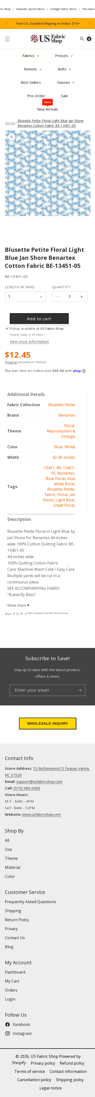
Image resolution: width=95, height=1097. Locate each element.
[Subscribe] (79, 690)
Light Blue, (65, 500)
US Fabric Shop (44, 1056)
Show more (18, 605)
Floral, (63, 494)
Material (12, 867)
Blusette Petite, (61, 489)
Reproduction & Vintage (61, 433)
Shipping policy (70, 1079)
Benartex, (66, 473)
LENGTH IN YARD (20, 287)
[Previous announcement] (6, 23)
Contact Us (15, 937)
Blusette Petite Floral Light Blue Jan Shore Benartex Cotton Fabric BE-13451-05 (51, 123)
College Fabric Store (63, 8)
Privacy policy (43, 1063)
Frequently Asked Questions (30, 901)
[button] (7, 39)
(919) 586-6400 (26, 788)
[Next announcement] (89, 23)
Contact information (68, 1071)
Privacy (11, 928)
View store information (29, 341)
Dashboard (15, 972)
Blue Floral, (56, 478)
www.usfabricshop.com (41, 814)
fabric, (51, 494)
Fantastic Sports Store (30, 8)
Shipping (11, 362)
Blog (9, 946)
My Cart (12, 981)
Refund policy (72, 1063)
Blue (58, 447)
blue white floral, (64, 481)
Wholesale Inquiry (47, 723)
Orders (11, 990)
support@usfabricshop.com (39, 781)
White (70, 447)
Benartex (66, 415)
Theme (11, 858)
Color (10, 876)
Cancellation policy (34, 1079)
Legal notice (50, 1088)
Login (10, 999)
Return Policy (17, 919)
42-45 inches (63, 457)
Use (8, 849)
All (7, 840)
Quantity (61, 287)
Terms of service (29, 1071)
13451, (50, 467)
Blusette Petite (61, 404)
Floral (69, 425)
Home (10, 123)
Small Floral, (64, 505)
